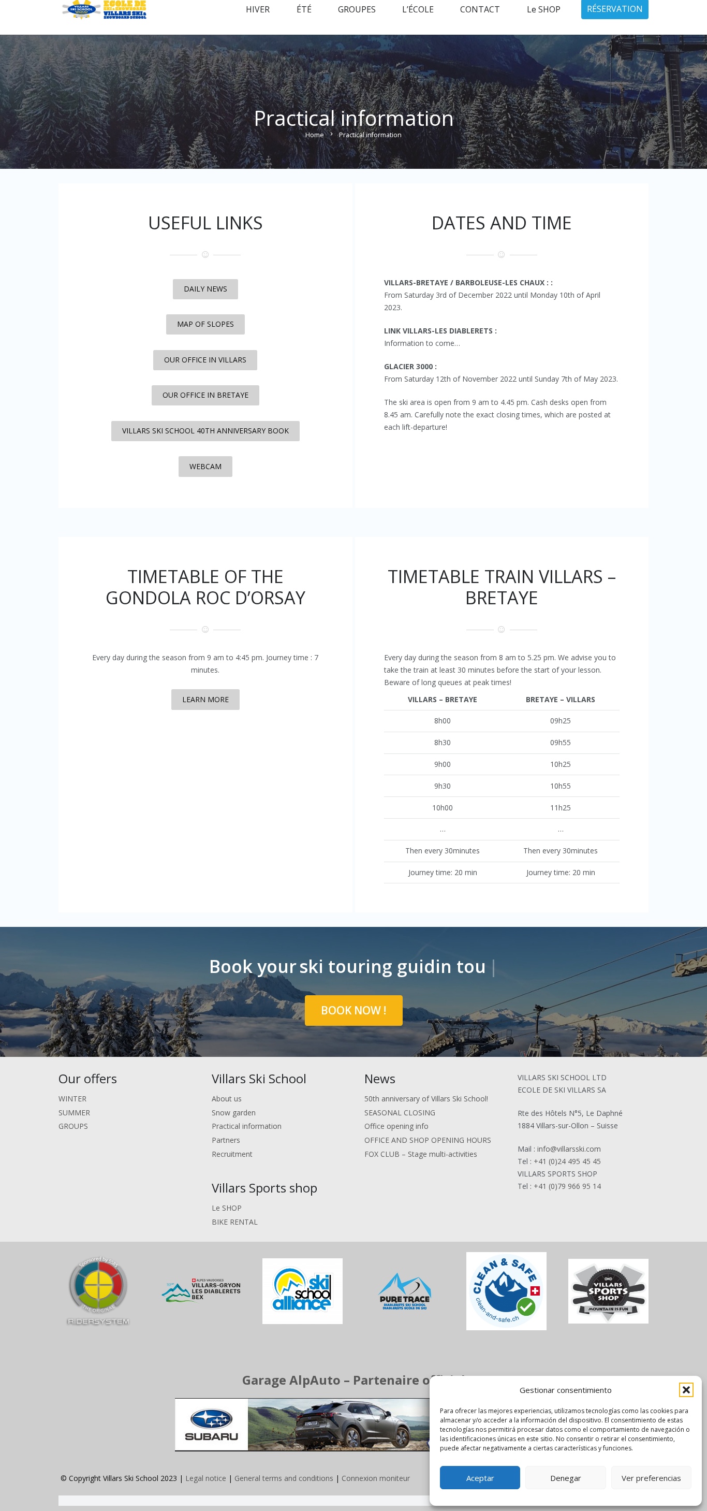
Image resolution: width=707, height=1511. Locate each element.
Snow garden (234, 1112)
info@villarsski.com (569, 1149)
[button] (686, 1390)
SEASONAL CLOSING (399, 1112)
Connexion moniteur (376, 1478)
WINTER (72, 1098)
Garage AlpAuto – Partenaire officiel (353, 1379)
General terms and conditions (283, 1478)
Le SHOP (227, 1208)
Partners (226, 1140)
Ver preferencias (651, 1478)
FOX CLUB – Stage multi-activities (420, 1154)
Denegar (565, 1478)
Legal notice (205, 1478)
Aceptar (480, 1478)
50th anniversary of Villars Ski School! (426, 1098)
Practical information (247, 1126)
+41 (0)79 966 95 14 (567, 1186)
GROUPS (73, 1126)
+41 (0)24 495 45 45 (567, 1161)
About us (227, 1098)
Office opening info (396, 1126)
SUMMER (74, 1112)
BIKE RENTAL (235, 1222)
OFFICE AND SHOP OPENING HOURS (427, 1140)
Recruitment (232, 1154)
